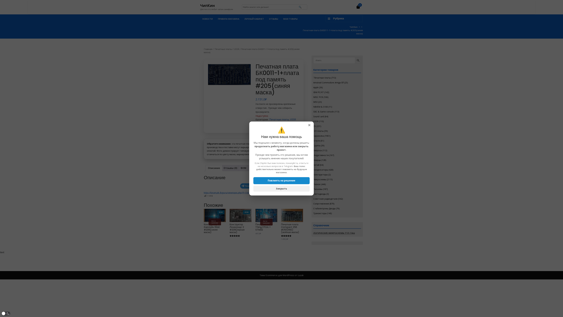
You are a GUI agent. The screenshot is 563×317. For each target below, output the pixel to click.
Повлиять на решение (281, 180)
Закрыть (281, 188)
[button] (5, 314)
